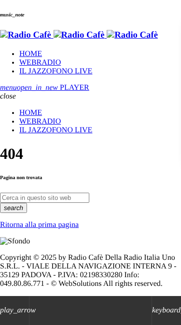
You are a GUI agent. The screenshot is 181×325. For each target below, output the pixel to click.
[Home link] (79, 35)
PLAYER (53, 88)
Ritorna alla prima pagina (39, 225)
